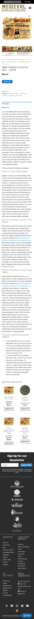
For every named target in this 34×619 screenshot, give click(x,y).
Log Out (5, 593)
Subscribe (26, 465)
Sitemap (22, 593)
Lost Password (7, 595)
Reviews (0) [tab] (5, 107)
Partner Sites (7, 559)
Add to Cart (25, 408)
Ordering (20, 544)
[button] (30, 8)
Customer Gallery (8, 550)
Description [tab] (5, 104)
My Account (6, 581)
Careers (5, 562)
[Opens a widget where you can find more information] (27, 615)
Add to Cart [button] (8, 408)
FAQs (19, 556)
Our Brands (6, 545)
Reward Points (7, 588)
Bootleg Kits (12, 61)
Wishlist (5, 590)
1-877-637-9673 (24, 581)
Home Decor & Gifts (12, 59)
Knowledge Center (8, 552)
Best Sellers (21, 566)
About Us (5, 542)
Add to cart (7, 81)
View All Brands (17, 531)
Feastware (22, 59)
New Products (22, 568)
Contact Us (23, 591)
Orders (5, 583)
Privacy (5, 557)
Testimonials (21, 563)
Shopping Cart (7, 585)
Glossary (5, 564)
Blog (4, 547)
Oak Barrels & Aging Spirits (15, 95)
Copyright (6, 555)
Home (3, 59)
